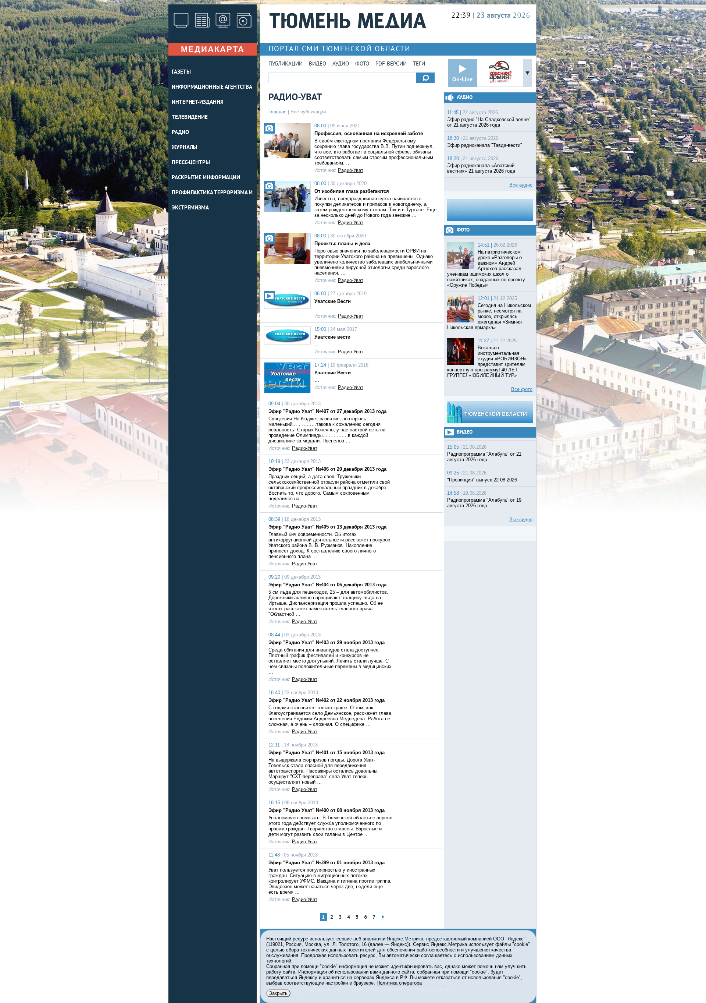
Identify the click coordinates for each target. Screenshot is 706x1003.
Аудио (340, 64)
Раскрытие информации (206, 177)
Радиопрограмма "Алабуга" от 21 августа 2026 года (484, 456)
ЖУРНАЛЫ (184, 147)
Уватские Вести (332, 301)
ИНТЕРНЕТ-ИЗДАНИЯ (197, 102)
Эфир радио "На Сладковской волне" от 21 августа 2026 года (489, 122)
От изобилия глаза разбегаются (351, 191)
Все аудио (520, 185)
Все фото (521, 389)
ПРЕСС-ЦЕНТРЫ (191, 162)
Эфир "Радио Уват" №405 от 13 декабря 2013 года (327, 527)
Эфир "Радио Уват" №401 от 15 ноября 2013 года (326, 752)
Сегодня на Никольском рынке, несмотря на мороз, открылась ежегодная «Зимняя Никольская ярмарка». (489, 316)
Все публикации (308, 111)
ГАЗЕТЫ (181, 72)
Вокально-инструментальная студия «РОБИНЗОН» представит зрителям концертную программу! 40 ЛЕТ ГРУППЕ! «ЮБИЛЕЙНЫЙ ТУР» (487, 361)
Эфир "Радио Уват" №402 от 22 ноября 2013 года (326, 700)
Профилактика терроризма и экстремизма (212, 201)
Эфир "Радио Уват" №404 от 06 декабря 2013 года (327, 584)
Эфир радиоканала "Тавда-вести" (484, 145)
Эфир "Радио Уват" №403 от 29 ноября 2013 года (326, 642)
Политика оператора (399, 983)
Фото (362, 64)
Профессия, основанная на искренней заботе (368, 133)
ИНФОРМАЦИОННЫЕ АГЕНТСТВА (212, 87)
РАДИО (180, 132)
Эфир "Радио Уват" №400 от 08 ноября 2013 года (326, 810)
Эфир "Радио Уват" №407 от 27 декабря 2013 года (327, 411)
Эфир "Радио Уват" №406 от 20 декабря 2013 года (327, 469)
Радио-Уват (350, 170)
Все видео (520, 519)
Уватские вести (332, 337)
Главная (277, 111)
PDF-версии (391, 64)
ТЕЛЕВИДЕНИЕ (190, 117)
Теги (419, 64)
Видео (317, 64)
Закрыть (278, 993)
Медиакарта (213, 49)
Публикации (285, 64)
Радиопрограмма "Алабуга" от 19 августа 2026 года (484, 502)
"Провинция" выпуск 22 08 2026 (482, 480)
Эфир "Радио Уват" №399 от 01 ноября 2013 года (326, 862)
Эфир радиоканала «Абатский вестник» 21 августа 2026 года (481, 168)
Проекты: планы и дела (342, 243)
